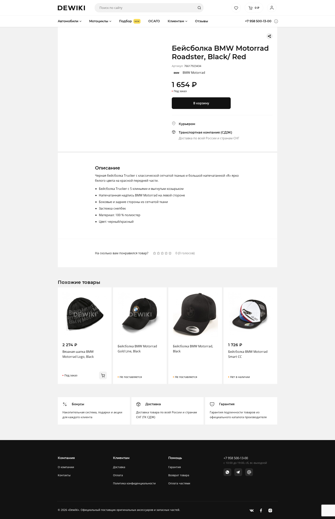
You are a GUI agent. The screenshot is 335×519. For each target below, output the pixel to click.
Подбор (125, 21)
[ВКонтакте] (251, 510)
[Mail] (249, 472)
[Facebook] (261, 510)
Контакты (64, 475)
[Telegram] (238, 472)
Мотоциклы (98, 21)
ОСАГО (154, 21)
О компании (66, 467)
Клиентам (176, 21)
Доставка (119, 467)
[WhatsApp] (227, 472)
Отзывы (201, 21)
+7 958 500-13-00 (258, 21)
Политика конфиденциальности (134, 483)
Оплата (118, 475)
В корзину (201, 103)
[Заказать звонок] (276, 21)
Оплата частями (179, 483)
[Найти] (199, 8)
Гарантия (174, 467)
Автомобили (68, 21)
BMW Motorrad (194, 72)
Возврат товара (178, 475)
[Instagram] (270, 510)
